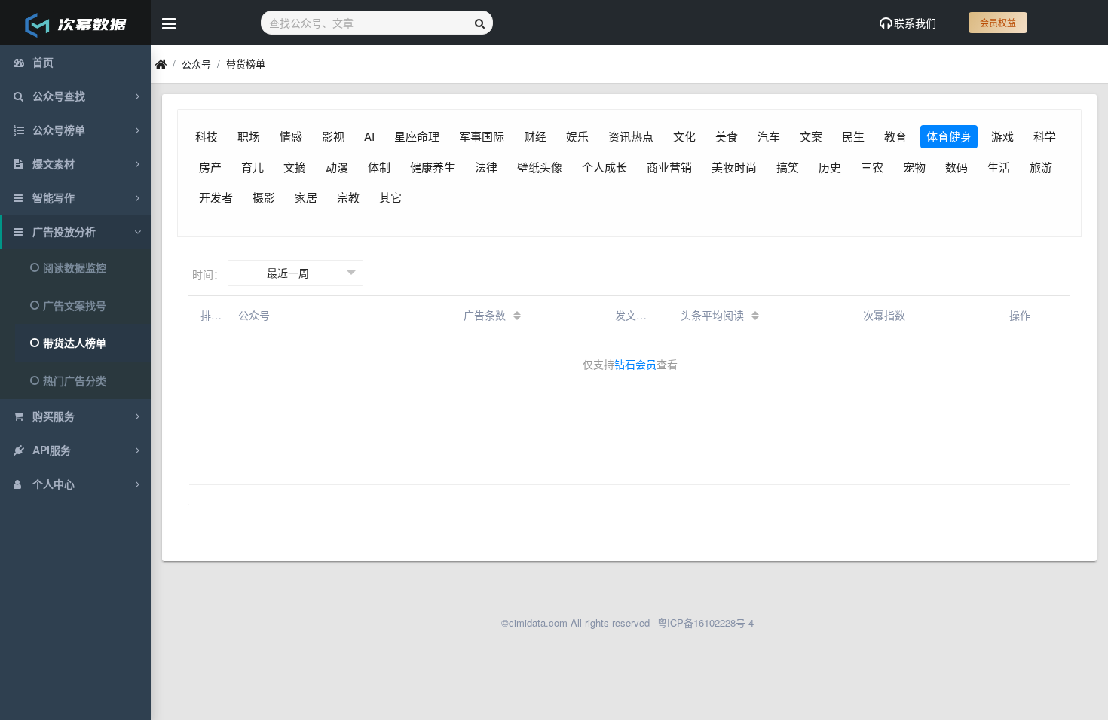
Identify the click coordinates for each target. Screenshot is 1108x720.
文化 (684, 136)
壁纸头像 (539, 167)
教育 (895, 136)
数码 (956, 167)
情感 (291, 136)
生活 (998, 167)
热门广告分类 (74, 380)
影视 (333, 136)
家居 (306, 197)
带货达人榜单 (74, 342)
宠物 (914, 167)
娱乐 (577, 136)
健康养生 (432, 167)
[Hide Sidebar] (169, 22)
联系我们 (915, 22)
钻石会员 (635, 363)
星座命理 (416, 136)
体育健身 (949, 136)
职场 (248, 136)
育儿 (252, 167)
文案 (811, 136)
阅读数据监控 (74, 267)
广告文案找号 (74, 305)
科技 (206, 136)
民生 (853, 136)
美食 (726, 136)
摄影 (264, 197)
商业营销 (669, 167)
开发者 (216, 197)
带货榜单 (245, 63)
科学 (1044, 136)
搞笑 (787, 167)
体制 (379, 167)
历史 (830, 167)
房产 (210, 167)
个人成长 (604, 167)
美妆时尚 (734, 167)
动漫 (337, 167)
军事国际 (481, 136)
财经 (535, 136)
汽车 (769, 136)
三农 (872, 167)
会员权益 (998, 22)
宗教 (348, 197)
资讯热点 (630, 136)
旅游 (1041, 167)
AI (369, 136)
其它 (390, 197)
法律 (486, 167)
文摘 (294, 167)
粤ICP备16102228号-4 (705, 622)
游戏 (1002, 136)
